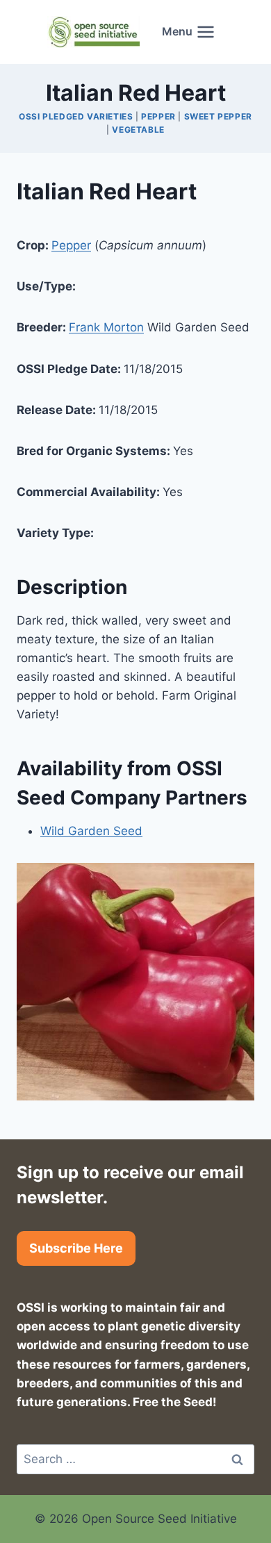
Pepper (158, 116)
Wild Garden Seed (91, 831)
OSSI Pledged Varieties (76, 116)
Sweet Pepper (218, 116)
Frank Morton (106, 327)
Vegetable (138, 129)
